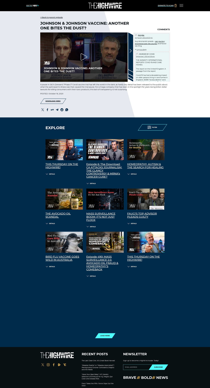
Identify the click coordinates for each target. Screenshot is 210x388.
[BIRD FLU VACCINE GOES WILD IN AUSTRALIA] (64, 242)
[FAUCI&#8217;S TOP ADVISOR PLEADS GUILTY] (145, 199)
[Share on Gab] (52, 109)
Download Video (53, 101)
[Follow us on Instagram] (48, 365)
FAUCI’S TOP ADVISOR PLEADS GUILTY (142, 215)
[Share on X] (42, 109)
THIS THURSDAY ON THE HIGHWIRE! (62, 166)
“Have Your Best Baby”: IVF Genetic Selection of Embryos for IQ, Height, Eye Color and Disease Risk (97, 377)
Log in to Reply (142, 49)
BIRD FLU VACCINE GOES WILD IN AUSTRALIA (62, 258)
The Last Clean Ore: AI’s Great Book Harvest (98, 360)
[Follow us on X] (42, 365)
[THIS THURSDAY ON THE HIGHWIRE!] (64, 149)
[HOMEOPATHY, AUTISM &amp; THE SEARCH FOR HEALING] (145, 149)
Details (52, 174)
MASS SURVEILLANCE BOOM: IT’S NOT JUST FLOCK (100, 216)
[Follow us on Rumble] (59, 365)
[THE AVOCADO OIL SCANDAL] (64, 199)
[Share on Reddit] (62, 109)
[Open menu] (181, 5)
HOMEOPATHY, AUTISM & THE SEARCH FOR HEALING (145, 166)
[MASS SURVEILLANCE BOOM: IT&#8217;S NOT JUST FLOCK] (105, 199)
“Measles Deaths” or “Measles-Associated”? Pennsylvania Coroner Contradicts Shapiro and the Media (98, 367)
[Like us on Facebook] (53, 365)
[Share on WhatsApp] (66, 109)
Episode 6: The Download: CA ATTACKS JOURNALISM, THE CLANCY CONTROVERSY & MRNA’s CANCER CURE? (104, 170)
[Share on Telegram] (57, 109)
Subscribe (158, 367)
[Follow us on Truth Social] (64, 365)
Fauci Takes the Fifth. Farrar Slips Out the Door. (97, 385)
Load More (105, 335)
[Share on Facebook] (47, 109)
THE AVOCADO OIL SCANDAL (58, 215)
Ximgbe (141, 35)
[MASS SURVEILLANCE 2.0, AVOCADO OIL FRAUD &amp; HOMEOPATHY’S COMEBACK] (105, 242)
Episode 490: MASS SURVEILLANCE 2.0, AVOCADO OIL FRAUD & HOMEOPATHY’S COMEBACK (102, 263)
